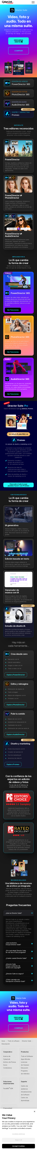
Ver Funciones (13, 310)
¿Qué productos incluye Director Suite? (13, 943)
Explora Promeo (13, 764)
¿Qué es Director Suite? (14, 913)
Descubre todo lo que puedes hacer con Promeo (18, 485)
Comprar (18, 51)
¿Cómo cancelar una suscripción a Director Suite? (15, 980)
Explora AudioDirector (16, 734)
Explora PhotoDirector (16, 705)
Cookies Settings (18, 1134)
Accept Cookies (18, 1146)
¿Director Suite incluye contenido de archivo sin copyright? (13, 966)
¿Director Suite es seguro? (15, 974)
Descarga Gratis (18, 41)
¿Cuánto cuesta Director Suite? (16, 958)
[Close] (34, 1111)
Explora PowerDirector (16, 675)
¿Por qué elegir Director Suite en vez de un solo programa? (16, 951)
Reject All (18, 1140)
